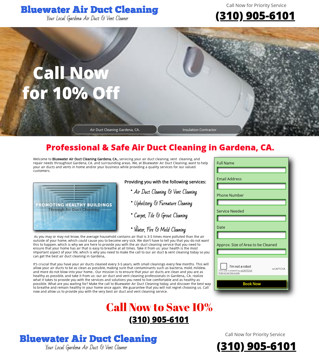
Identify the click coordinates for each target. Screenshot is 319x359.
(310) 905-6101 (255, 15)
